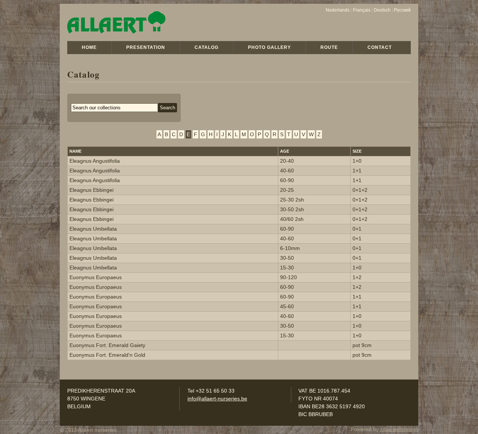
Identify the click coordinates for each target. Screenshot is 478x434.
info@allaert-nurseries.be (217, 399)
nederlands (338, 10)
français (361, 10)
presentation (145, 47)
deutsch (382, 10)
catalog (206, 47)
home (89, 47)
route (329, 47)
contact (379, 47)
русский (402, 10)
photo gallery (269, 47)
